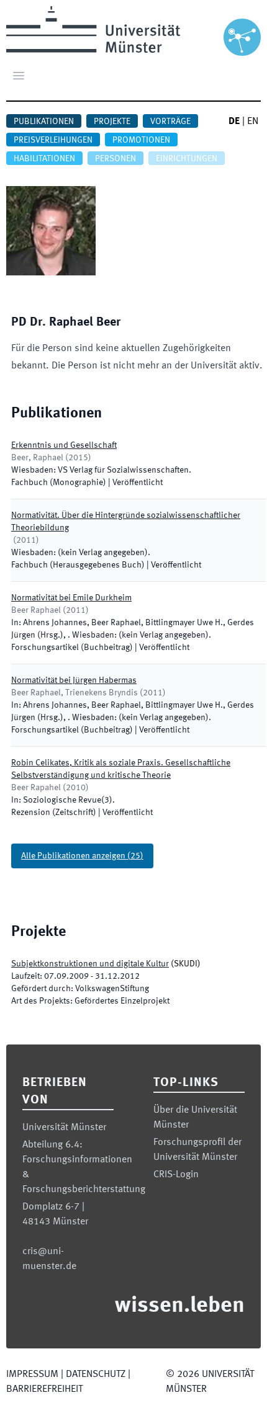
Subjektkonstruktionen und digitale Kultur (90, 964)
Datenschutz (95, 1374)
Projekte (112, 121)
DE (234, 122)
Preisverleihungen (53, 140)
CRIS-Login (176, 1175)
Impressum (32, 1374)
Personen (115, 158)
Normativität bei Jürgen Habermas (74, 680)
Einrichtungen (186, 158)
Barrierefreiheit (44, 1389)
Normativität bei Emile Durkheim (71, 598)
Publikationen (44, 121)
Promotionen (141, 140)
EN (252, 122)
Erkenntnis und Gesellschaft (64, 445)
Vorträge (170, 121)
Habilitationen (44, 158)
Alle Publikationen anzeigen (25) (82, 856)
